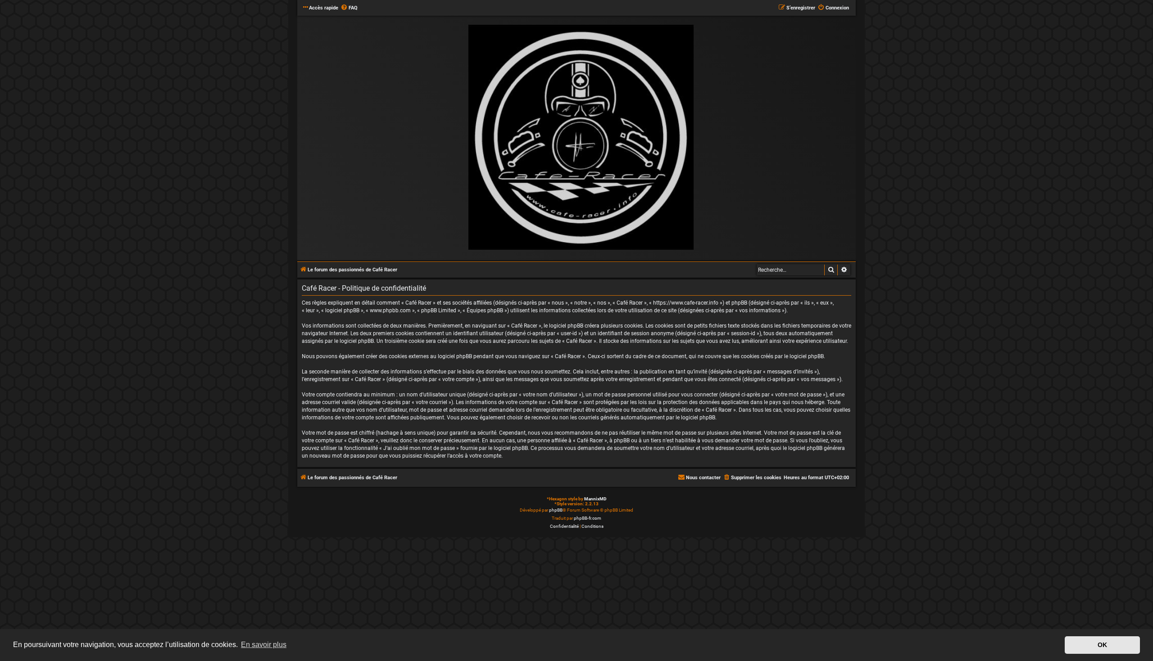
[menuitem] (349, 8)
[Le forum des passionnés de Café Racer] (581, 137)
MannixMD (595, 498)
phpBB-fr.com (587, 518)
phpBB (556, 510)
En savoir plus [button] (263, 644)
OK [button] (1102, 644)
